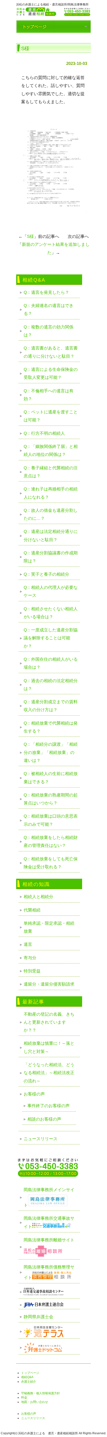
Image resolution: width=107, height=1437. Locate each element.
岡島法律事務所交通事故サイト (49, 1222)
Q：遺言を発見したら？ (46, 292)
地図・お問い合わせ (34, 1402)
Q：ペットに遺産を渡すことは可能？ (51, 416)
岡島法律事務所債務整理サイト (49, 1272)
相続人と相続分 (38, 896)
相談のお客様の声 (44, 1119)
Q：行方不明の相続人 (44, 433)
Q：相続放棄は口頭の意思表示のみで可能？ (51, 820)
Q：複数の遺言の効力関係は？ (48, 331)
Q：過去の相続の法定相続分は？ (51, 684)
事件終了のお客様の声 (48, 1105)
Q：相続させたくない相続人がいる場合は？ (51, 613)
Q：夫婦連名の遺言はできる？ (48, 309)
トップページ (30, 1373)
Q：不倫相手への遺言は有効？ (48, 395)
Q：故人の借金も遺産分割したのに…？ (51, 514)
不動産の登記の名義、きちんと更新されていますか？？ (49, 1022)
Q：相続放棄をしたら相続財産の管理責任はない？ (51, 841)
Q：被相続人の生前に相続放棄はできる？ (51, 777)
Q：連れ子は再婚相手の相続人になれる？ (51, 493)
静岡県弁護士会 (38, 1316)
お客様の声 (34, 1094)
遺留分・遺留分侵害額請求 (49, 984)
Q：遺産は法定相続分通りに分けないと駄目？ (51, 535)
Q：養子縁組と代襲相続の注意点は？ (51, 472)
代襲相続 (32, 910)
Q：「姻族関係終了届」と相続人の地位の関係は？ (51, 450)
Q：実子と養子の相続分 (46, 574)
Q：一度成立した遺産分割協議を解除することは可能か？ (51, 638)
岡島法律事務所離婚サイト (49, 1240)
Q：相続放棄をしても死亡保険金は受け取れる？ (51, 863)
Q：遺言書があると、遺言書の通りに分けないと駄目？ (51, 352)
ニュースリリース (40, 1138)
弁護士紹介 (28, 1381)
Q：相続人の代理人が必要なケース (51, 591)
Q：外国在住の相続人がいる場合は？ (51, 663)
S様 (30, 236)
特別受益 (32, 971)
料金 (24, 1397)
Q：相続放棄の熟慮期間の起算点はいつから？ (51, 799)
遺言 (28, 944)
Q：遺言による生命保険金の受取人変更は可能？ (51, 373)
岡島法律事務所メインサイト (49, 1197)
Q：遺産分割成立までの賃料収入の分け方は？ (51, 705)
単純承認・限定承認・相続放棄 (49, 927)
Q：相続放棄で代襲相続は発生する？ (51, 727)
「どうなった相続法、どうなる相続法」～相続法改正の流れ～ (49, 1072)
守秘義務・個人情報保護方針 (40, 1393)
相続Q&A (27, 1377)
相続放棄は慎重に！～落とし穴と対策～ (49, 1047)
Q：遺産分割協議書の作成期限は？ (51, 557)
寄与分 (30, 958)
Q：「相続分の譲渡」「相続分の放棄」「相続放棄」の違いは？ (51, 752)
